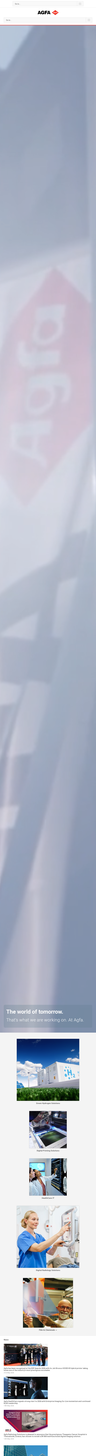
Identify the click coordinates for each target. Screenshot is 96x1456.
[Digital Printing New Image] (48, 1112)
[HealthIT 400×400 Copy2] (48, 1160)
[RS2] (48, 1207)
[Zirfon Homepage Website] (48, 1040)
